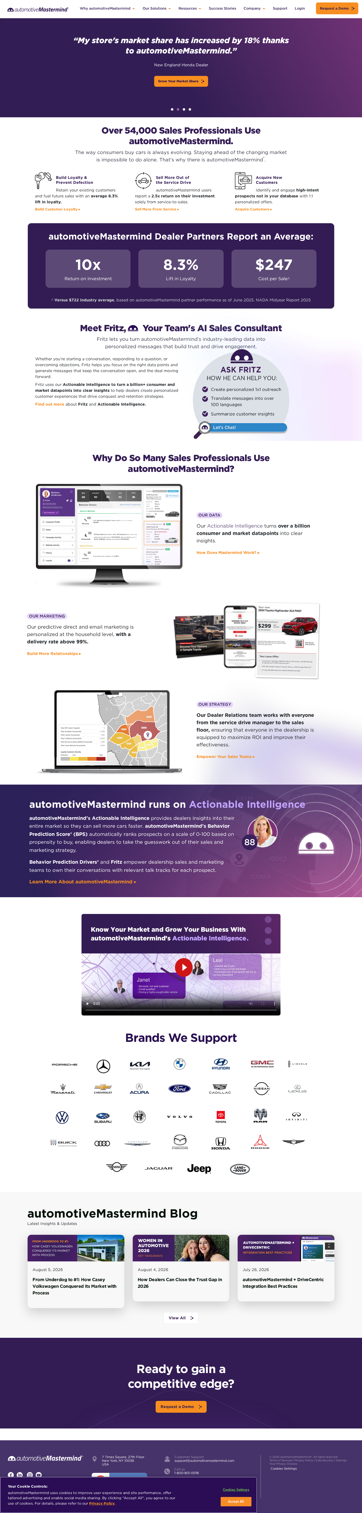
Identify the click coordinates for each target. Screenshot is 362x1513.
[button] (172, 109)
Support (280, 8)
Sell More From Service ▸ (157, 209)
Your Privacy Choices (283, 1463)
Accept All (236, 1501)
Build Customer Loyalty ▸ (57, 209)
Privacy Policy (304, 1460)
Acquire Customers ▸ (253, 209)
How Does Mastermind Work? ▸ (228, 552)
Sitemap (341, 1460)
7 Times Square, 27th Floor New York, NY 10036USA (123, 1460)
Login (300, 8)
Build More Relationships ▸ (54, 653)
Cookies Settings (284, 1468)
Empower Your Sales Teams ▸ (226, 756)
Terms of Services (281, 1460)
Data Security (324, 1460)
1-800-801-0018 (186, 1473)
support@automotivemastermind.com (204, 1460)
